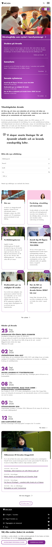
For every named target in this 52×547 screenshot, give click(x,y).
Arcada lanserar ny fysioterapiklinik (17, 373)
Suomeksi (15, 515)
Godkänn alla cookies (36, 542)
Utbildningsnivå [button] (6, 159)
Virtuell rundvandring (13, 37)
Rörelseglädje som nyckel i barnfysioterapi (15, 488)
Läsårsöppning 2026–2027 (12, 355)
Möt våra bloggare (25, 496)
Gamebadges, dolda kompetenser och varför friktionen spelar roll (21, 471)
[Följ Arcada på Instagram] (49, 518)
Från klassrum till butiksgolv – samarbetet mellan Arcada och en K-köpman (24, 482)
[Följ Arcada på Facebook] (49, 525)
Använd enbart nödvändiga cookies (14, 542)
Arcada (6, 3)
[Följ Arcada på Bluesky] (49, 522)
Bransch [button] (4, 163)
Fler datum (42, 428)
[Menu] (48, 3)
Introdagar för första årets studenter (18, 335)
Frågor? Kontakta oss (12, 519)
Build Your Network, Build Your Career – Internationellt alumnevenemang (19, 388)
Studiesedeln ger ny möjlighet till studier (16, 87)
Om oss (7, 203)
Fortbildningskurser (12, 240)
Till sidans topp (25, 503)
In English (8, 515)
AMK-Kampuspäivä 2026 (11, 422)
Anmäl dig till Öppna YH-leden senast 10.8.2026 (19, 82)
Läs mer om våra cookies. (25, 538)
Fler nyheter (41, 96)
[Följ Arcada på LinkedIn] (49, 515)
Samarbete (9, 62)
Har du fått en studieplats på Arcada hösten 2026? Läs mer (22, 91)
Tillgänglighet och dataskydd (14, 523)
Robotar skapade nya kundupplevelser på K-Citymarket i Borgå (20, 476)
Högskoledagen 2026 (10, 407)
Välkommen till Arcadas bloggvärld (19, 455)
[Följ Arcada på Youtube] (49, 529)
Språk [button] (3, 168)
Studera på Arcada (13, 43)
